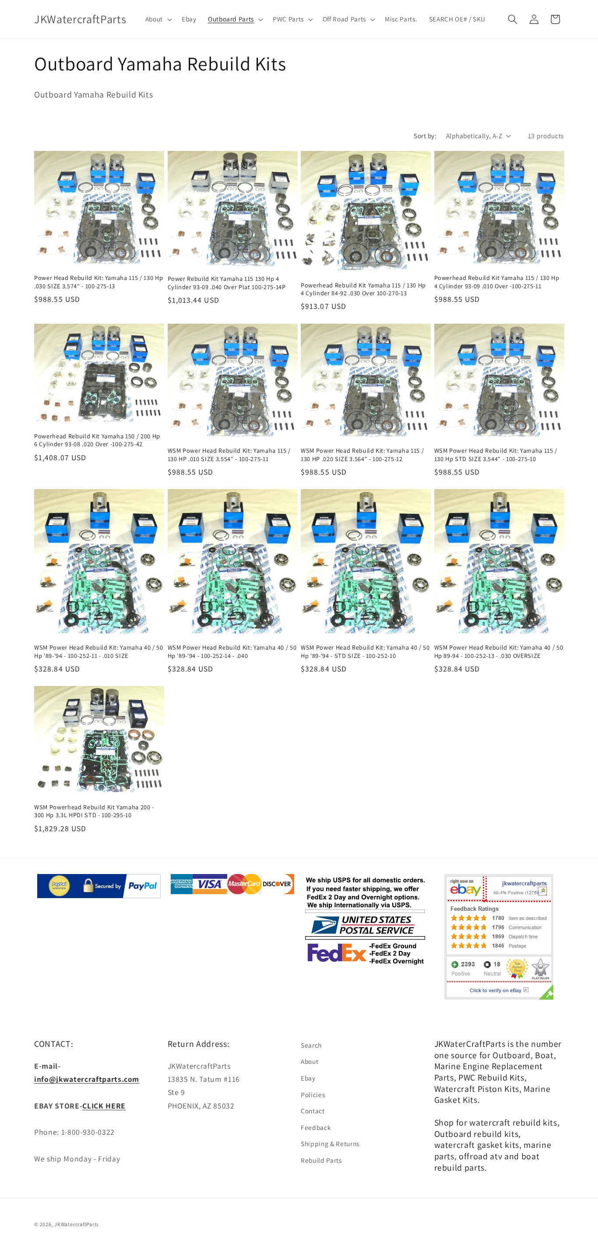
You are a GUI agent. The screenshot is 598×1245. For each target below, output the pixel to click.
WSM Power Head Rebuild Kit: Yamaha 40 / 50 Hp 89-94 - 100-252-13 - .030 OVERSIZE (498, 651)
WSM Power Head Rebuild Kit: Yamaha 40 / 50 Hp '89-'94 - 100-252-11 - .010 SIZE (98, 651)
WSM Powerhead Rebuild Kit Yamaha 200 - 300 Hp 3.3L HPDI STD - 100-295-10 (94, 811)
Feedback (316, 1127)
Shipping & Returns (330, 1143)
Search (311, 1045)
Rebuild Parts (321, 1160)
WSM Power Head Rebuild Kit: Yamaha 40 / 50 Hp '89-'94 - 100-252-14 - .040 (232, 651)
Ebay (308, 1078)
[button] (157, 19)
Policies (313, 1094)
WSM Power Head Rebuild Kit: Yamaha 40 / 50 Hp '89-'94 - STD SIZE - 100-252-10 (365, 651)
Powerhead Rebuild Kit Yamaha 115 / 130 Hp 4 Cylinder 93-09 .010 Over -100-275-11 (496, 282)
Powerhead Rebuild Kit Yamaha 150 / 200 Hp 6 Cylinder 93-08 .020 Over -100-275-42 (97, 440)
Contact (313, 1110)
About (309, 1061)
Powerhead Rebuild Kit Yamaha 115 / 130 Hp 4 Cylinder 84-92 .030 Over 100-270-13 (363, 289)
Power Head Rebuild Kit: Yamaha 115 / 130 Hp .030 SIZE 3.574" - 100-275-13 (98, 282)
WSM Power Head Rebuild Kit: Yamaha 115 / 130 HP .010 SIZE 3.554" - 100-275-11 (229, 455)
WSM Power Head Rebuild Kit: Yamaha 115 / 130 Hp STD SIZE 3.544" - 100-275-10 (495, 455)
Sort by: (425, 135)
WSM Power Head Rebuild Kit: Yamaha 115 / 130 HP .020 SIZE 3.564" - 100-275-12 (362, 455)
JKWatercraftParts (76, 1224)
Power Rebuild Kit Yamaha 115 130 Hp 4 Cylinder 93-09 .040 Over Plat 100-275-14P (227, 283)
